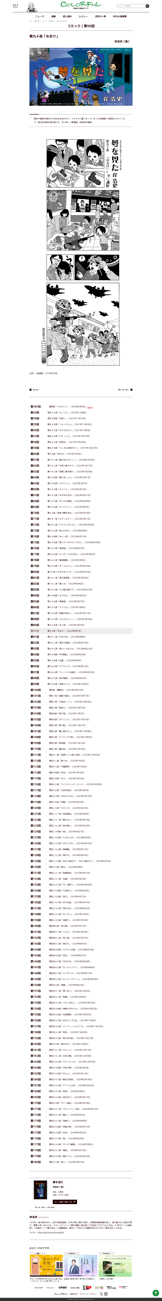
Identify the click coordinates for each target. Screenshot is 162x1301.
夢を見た (51, 21)
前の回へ (36, 390)
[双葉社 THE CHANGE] (75, 1287)
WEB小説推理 (120, 16)
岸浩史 (56, 1187)
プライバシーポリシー (89, 1294)
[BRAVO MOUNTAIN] (111, 1287)
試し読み (67, 16)
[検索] (147, 6)
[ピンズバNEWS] (87, 1287)
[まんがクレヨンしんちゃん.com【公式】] (38, 1287)
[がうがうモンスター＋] (50, 1287)
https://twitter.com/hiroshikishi (51, 1232)
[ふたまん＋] (62, 1287)
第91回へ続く (123, 390)
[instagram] (105, 1294)
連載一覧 (36, 21)
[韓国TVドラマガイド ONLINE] (123, 1287)
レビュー (83, 16)
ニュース (39, 16)
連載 (53, 16)
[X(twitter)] (101, 1294)
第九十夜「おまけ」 (62, 21)
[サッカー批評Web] (99, 1287)
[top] (81, 4)
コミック (44, 21)
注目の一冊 (100, 16)
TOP (30, 21)
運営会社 (73, 1294)
